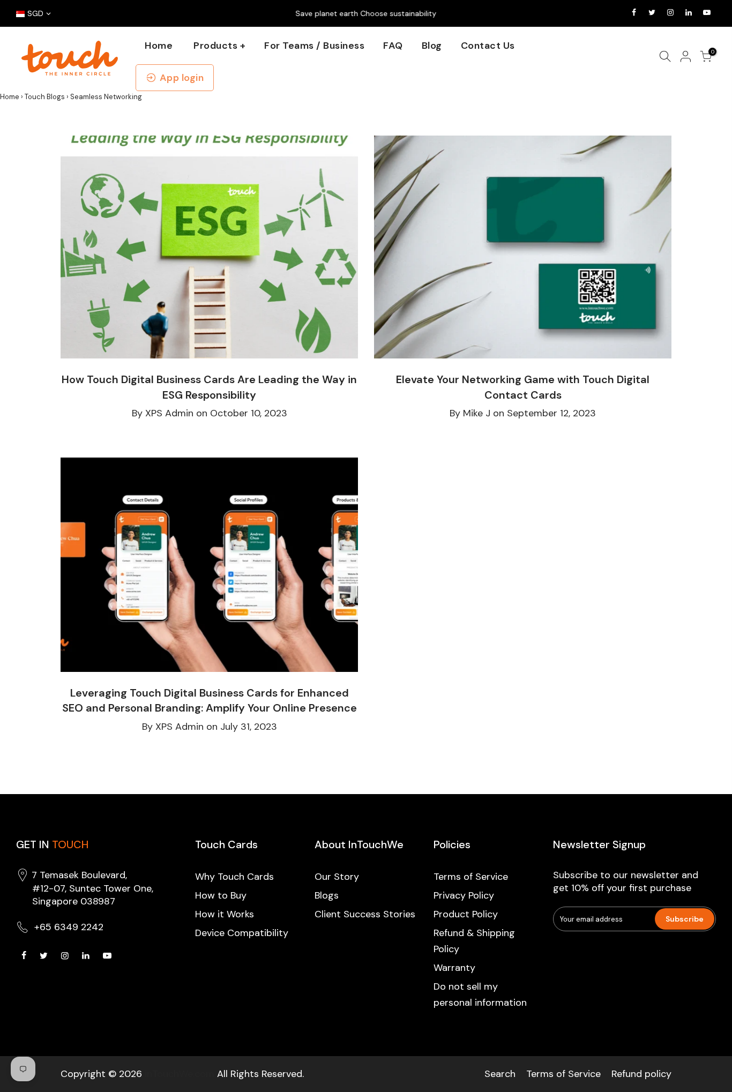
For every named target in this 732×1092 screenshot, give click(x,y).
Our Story (337, 876)
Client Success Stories (365, 914)
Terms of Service (471, 876)
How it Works (224, 914)
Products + (219, 45)
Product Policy (466, 914)
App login (182, 77)
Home (159, 45)
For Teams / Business (314, 45)
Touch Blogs (45, 96)
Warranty (454, 967)
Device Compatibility (241, 932)
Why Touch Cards (234, 876)
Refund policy (641, 1073)
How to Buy (221, 895)
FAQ (393, 45)
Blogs (327, 895)
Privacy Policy (464, 895)
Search (500, 1073)
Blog (432, 45)
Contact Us (488, 45)
